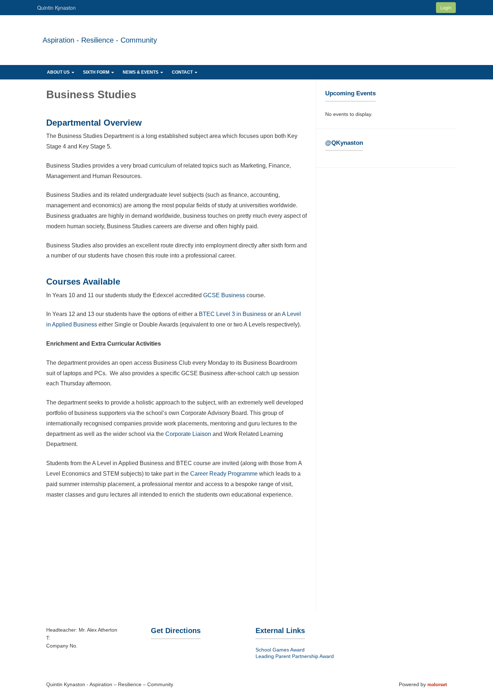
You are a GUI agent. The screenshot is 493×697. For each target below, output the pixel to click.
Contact (183, 72)
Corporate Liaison (188, 434)
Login (445, 7)
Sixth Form (96, 72)
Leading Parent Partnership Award (295, 656)
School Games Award (280, 650)
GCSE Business (224, 295)
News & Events (141, 72)
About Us (59, 72)
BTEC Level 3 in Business (232, 314)
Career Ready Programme (224, 474)
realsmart (437, 684)
